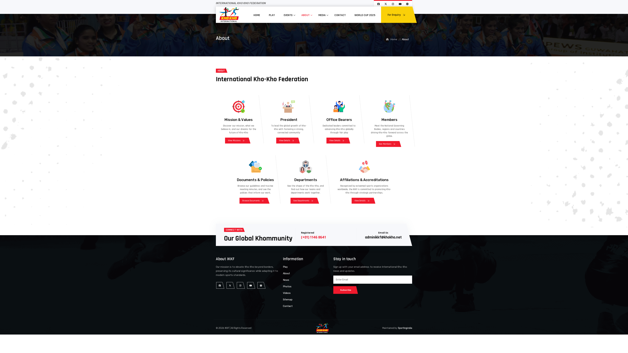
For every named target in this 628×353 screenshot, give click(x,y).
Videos (287, 293)
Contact (340, 15)
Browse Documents (251, 200)
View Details (284, 140)
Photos (287, 286)
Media (322, 15)
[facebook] (219, 285)
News (286, 279)
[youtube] (250, 285)
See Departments (301, 200)
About (305, 15)
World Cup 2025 (365, 15)
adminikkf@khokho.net (383, 237)
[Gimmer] (229, 14)
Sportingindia (405, 328)
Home (256, 15)
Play (272, 15)
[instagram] (240, 285)
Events (288, 15)
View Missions (234, 140)
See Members (385, 144)
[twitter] (230, 285)
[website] (261, 285)
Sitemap (287, 299)
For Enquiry (394, 15)
